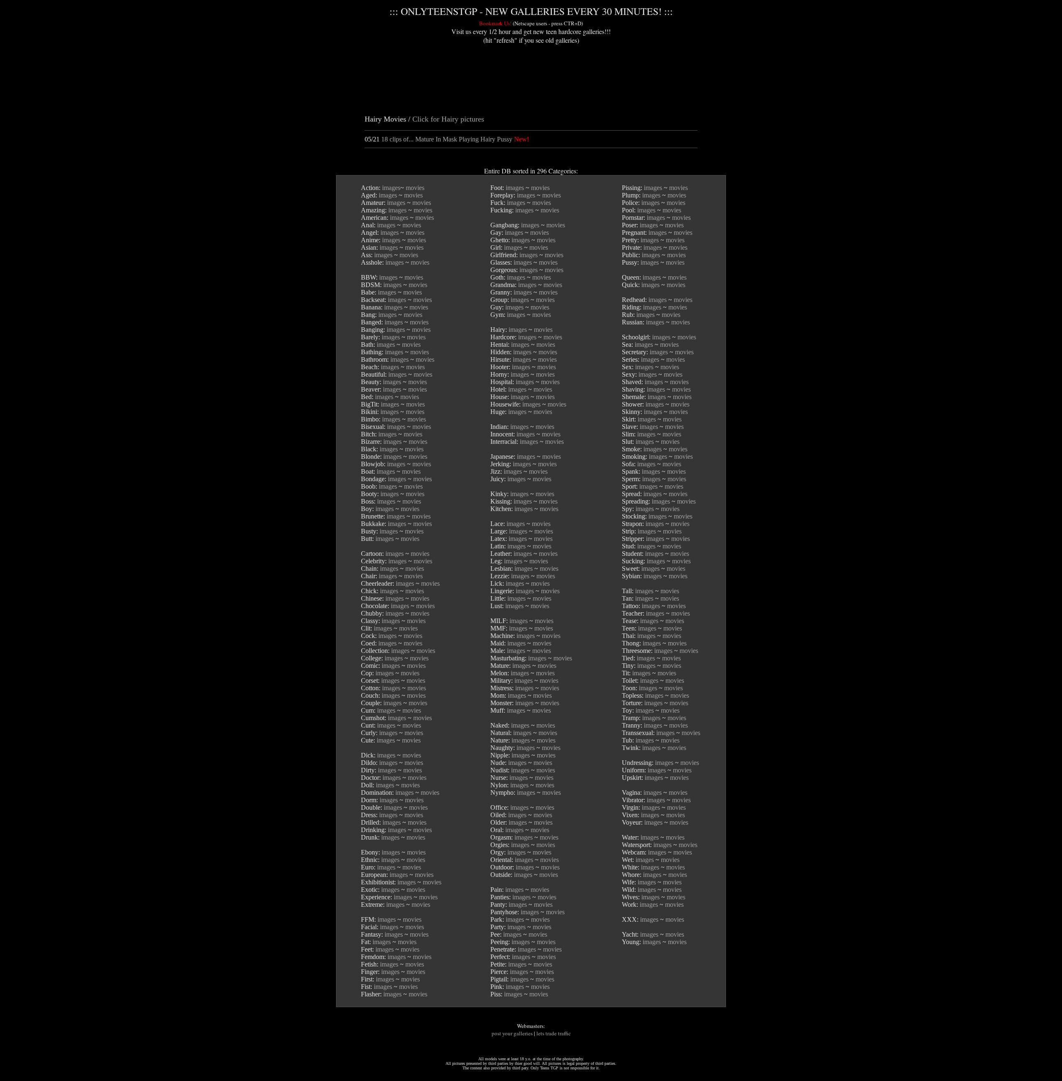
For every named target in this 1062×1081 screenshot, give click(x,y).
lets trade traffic (553, 1033)
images (391, 187)
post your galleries (512, 1033)
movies (415, 187)
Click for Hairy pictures (448, 119)
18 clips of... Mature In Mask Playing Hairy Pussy (446, 139)
